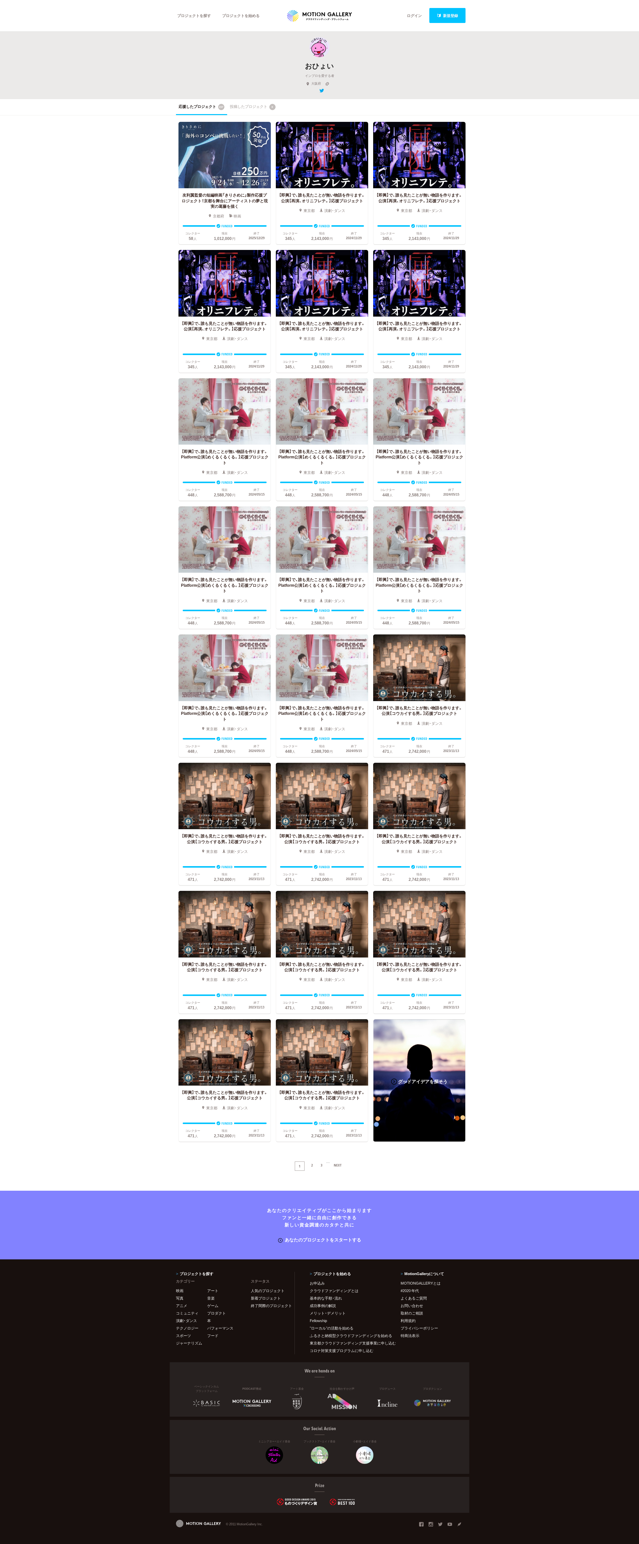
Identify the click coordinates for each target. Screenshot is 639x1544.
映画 (179, 1290)
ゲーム (212, 1305)
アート (212, 1290)
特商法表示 (410, 1335)
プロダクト (216, 1313)
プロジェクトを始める (241, 15)
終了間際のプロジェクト (269, 1305)
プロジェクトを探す (194, 15)
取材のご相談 (412, 1313)
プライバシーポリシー (419, 1328)
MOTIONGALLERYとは (421, 1283)
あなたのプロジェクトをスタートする (323, 1239)
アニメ (181, 1305)
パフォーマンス (220, 1328)
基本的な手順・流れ (326, 1298)
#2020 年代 (410, 1290)
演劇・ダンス (186, 1320)
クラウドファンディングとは (334, 1290)
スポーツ (183, 1335)
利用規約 (408, 1320)
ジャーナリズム (189, 1343)
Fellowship (318, 1320)
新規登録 (450, 15)
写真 (179, 1298)
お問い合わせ (412, 1305)
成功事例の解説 (323, 1305)
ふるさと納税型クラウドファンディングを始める (349, 1335)
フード (212, 1335)
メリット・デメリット (328, 1313)
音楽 (211, 1298)
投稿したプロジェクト (251, 106)
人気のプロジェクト (268, 1290)
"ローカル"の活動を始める (331, 1328)
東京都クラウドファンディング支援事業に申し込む (349, 1343)
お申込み (317, 1283)
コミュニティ (187, 1313)
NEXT (338, 1164)
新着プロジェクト (266, 1298)
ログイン (414, 15)
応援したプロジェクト (201, 106)
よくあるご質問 (414, 1298)
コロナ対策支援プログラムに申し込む (341, 1350)
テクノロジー (187, 1328)
